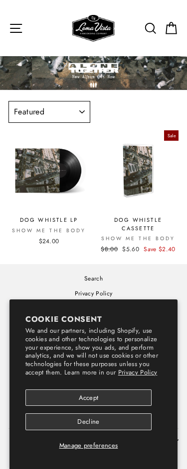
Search (93, 278)
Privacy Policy (138, 372)
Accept (89, 397)
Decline (88, 421)
